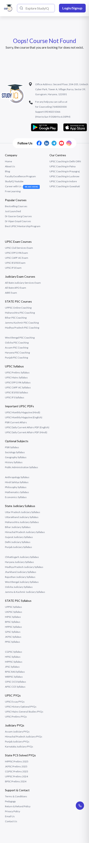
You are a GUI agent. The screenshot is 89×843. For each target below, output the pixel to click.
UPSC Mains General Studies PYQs (24, 711)
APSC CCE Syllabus (15, 686)
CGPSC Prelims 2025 (16, 771)
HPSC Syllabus (12, 656)
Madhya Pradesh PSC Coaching (22, 327)
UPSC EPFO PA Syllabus (18, 382)
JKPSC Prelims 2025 (16, 766)
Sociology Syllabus (15, 452)
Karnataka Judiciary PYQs (19, 746)
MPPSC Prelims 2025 (16, 761)
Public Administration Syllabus (21, 467)
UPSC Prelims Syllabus (17, 372)
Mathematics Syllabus (17, 492)
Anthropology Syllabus (17, 477)
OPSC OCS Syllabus (15, 681)
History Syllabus (14, 462)
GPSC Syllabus (12, 631)
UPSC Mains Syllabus (16, 377)
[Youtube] (61, 143)
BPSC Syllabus (12, 621)
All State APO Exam (15, 287)
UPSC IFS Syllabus (14, 397)
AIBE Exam (11, 292)
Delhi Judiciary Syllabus (17, 542)
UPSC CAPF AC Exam (16, 257)
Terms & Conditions (16, 796)
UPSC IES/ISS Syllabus (16, 392)
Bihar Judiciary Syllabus (18, 527)
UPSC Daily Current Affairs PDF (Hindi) (26, 432)
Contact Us (11, 821)
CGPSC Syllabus (13, 651)
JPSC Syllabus (12, 666)
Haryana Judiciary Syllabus (19, 562)
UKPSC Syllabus (13, 611)
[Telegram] (54, 143)
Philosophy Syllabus (15, 487)
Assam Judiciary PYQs (17, 731)
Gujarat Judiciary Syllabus (19, 537)
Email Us (10, 816)
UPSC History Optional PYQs (20, 706)
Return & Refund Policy (17, 806)
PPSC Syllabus (12, 641)
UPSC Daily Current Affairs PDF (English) (27, 427)
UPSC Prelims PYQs (16, 716)
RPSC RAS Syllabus (15, 671)
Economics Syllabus (16, 497)
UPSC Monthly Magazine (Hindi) (22, 412)
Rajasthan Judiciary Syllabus (20, 576)
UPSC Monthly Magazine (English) (23, 417)
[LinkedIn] (46, 143)
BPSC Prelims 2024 (15, 781)
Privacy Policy (12, 811)
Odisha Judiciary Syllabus (19, 586)
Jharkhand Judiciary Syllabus (20, 571)
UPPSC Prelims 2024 (16, 776)
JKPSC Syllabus (13, 636)
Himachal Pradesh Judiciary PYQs (23, 736)
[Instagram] (68, 143)
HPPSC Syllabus (13, 626)
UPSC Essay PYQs (15, 701)
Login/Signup (72, 8)
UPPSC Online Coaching (18, 307)
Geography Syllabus (15, 457)
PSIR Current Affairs (16, 422)
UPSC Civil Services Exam (19, 247)
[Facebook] (39, 143)
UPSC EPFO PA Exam (16, 252)
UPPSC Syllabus (13, 606)
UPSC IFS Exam (13, 267)
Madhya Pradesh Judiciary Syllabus (24, 567)
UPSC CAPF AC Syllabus (18, 387)
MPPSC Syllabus (13, 661)
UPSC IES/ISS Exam (15, 262)
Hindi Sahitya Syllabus (17, 482)
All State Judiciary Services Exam (23, 282)
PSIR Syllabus (12, 447)
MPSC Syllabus (13, 616)
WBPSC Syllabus (14, 676)
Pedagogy (10, 801)
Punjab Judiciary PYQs (17, 741)
